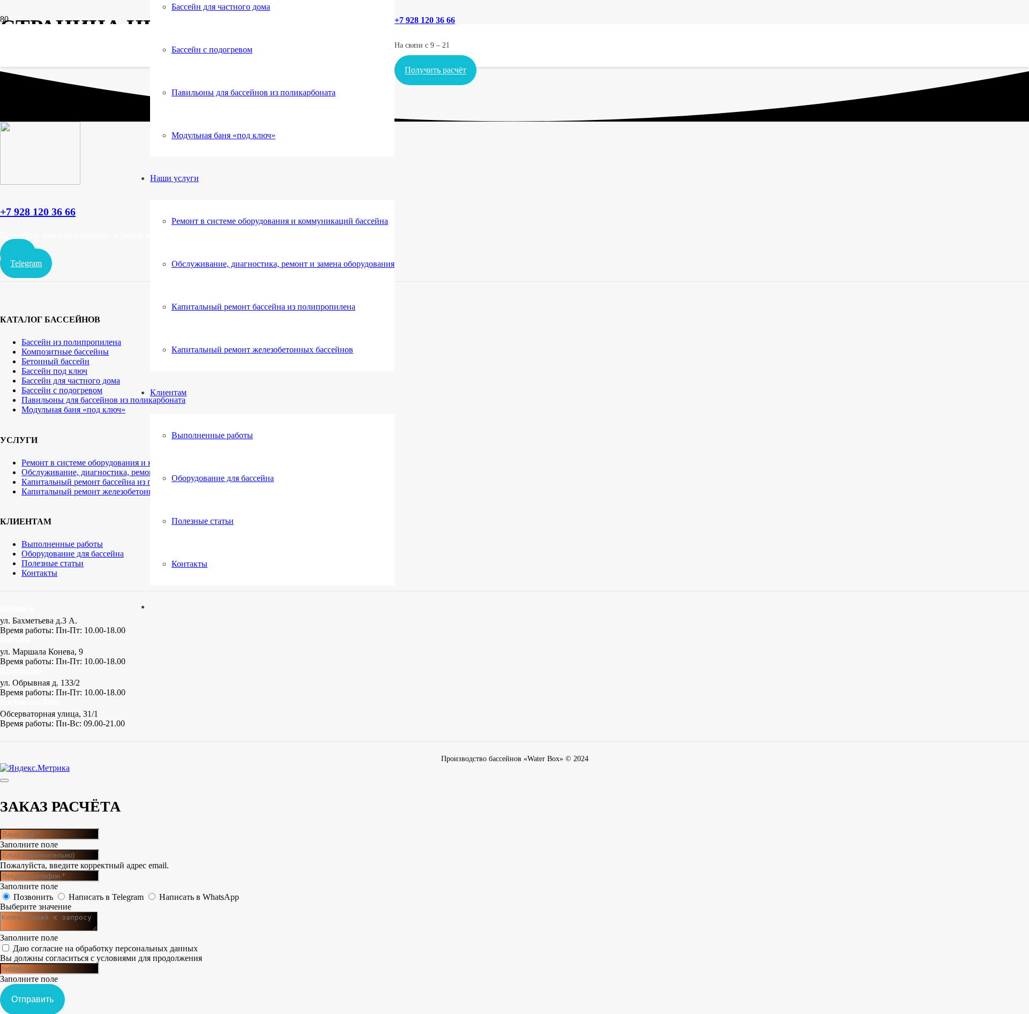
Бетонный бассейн (55, 361)
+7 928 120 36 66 (38, 211)
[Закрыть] (4, 780)
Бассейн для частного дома (70, 380)
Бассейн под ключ (54, 370)
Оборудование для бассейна (72, 553)
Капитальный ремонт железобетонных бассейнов (112, 491)
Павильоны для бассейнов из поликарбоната (103, 399)
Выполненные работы (62, 544)
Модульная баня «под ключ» (73, 409)
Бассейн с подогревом (61, 390)
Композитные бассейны (65, 351)
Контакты (39, 572)
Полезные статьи (52, 563)
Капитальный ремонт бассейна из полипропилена (113, 481)
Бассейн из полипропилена (71, 342)
